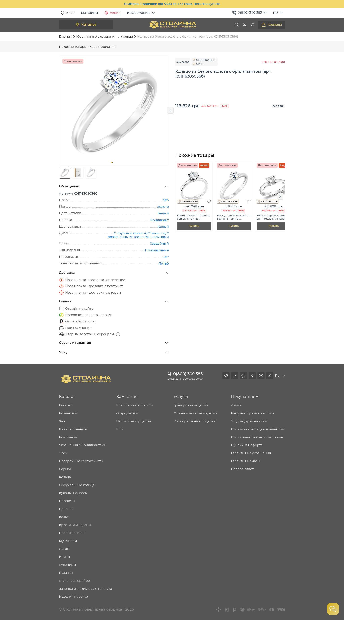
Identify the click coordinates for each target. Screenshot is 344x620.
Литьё (164, 263)
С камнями (160, 237)
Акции (115, 12)
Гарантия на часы (245, 461)
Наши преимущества (134, 421)
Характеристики (103, 46)
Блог (120, 429)
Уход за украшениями (249, 421)
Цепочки (66, 509)
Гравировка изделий (191, 405)
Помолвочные (157, 250)
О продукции (127, 413)
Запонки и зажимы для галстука (85, 588)
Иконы (64, 556)
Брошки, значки (72, 533)
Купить (194, 226)
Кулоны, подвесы (73, 493)
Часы (63, 453)
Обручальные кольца (77, 485)
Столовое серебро (74, 580)
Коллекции (68, 413)
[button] (244, 25)
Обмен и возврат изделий (196, 413)
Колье (64, 517)
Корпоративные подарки (195, 421)
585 (166, 200)
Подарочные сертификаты (81, 461)
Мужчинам (68, 540)
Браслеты (67, 501)
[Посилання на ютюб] (261, 375)
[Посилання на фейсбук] (252, 375)
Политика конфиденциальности (257, 429)
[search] (236, 25)
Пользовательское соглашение (257, 437)
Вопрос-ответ (242, 469)
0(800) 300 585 (250, 12)
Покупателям (245, 397)
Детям (64, 548)
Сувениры (67, 564)
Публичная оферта (247, 445)
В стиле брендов (73, 429)
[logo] (173, 25)
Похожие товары (73, 46)
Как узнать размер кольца (252, 413)
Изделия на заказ (73, 596)
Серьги (65, 469)
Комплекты (68, 437)
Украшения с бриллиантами (82, 445)
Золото (163, 206)
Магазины (89, 12)
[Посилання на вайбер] (243, 375)
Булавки (66, 572)
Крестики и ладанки (75, 525)
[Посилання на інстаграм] (234, 375)
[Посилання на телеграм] (226, 375)
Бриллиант (159, 220)
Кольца (65, 477)
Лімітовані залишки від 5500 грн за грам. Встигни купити (172, 4)
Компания (127, 397)
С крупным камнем (130, 233)
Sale (62, 421)
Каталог (89, 24)
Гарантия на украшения (251, 453)
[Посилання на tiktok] (269, 375)
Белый (163, 213)
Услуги (181, 397)
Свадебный (159, 243)
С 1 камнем (156, 233)
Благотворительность (134, 405)
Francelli (65, 405)
